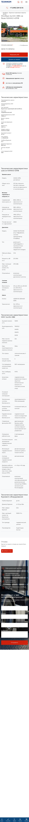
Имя (2, 605)
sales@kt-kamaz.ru (15, 67)
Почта (2, 622)
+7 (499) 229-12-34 (16, 8)
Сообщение (4, 630)
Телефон (3, 613)
